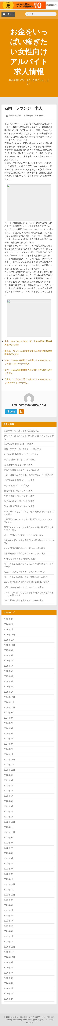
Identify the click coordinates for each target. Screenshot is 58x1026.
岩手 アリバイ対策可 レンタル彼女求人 (23, 535)
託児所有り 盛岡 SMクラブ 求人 (19, 444)
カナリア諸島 (38, 1020)
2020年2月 (9, 999)
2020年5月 (9, 983)
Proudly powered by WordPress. (19, 1020)
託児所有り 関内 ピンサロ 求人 (18, 464)
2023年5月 (9, 796)
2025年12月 (9, 634)
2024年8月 (9, 718)
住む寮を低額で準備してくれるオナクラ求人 (24, 553)
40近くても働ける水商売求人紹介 (19, 558)
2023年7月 (9, 785)
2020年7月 (9, 973)
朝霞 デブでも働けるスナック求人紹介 (22, 449)
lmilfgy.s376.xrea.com (35, 115)
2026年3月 (9, 619)
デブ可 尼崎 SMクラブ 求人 (16, 485)
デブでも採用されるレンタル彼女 (19, 459)
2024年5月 (9, 733)
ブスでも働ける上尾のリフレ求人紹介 (21, 470)
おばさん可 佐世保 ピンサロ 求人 (19, 501)
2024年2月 (9, 749)
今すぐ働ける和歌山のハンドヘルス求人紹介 (24, 548)
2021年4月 (9, 926)
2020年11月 (9, 952)
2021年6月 (9, 915)
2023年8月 (9, 780)
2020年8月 (9, 967)
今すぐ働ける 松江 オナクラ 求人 (19, 496)
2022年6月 (9, 853)
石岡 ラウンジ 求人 (23, 108)
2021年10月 (9, 895)
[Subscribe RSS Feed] (21, 411)
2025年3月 (9, 681)
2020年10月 (9, 957)
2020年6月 (9, 978)
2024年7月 (9, 723)
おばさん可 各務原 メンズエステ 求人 (21, 454)
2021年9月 (9, 900)
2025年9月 (9, 650)
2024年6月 (9, 728)
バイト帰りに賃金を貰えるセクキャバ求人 (23, 600)
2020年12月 (9, 947)
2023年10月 (9, 770)
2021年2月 (9, 936)
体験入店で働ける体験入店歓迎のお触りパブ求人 (27, 582)
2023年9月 (9, 775)
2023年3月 (9, 806)
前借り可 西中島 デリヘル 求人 (18, 491)
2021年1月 (9, 941)
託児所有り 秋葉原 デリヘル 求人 (19, 480)
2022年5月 (9, 858)
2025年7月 (9, 660)
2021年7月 (9, 910)
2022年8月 (9, 843)
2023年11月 (9, 764)
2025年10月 (9, 645)
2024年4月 (9, 738)
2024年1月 (9, 754)
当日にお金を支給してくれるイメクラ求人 (23, 587)
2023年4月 (9, 801)
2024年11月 (9, 702)
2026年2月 (9, 624)
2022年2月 (9, 874)
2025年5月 (9, 671)
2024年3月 (9, 744)
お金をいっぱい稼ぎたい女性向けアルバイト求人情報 (29, 52)
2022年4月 (9, 863)
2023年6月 (9, 790)
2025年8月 (9, 655)
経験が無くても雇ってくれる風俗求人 (21, 431)
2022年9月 (9, 837)
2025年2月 (9, 686)
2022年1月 (9, 879)
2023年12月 (9, 759)
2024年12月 (9, 697)
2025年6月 (9, 666)
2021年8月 (9, 905)
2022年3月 (9, 869)
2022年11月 (9, 827)
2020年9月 (9, 962)
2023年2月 (9, 811)
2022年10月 (9, 832)
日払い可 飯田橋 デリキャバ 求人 (19, 506)
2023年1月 (9, 817)
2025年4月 (9, 676)
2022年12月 (9, 822)
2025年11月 (9, 640)
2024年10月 (9, 707)
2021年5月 (9, 921)
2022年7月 (9, 848)
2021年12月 (9, 884)
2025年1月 (9, 692)
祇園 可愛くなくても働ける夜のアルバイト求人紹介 (29, 475)
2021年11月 (9, 889)
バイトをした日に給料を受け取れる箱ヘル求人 (25, 577)
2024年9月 (9, 712)
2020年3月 (9, 993)
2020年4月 (9, 988)
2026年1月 (9, 629)
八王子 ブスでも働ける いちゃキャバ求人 (24, 572)
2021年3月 (9, 931)
